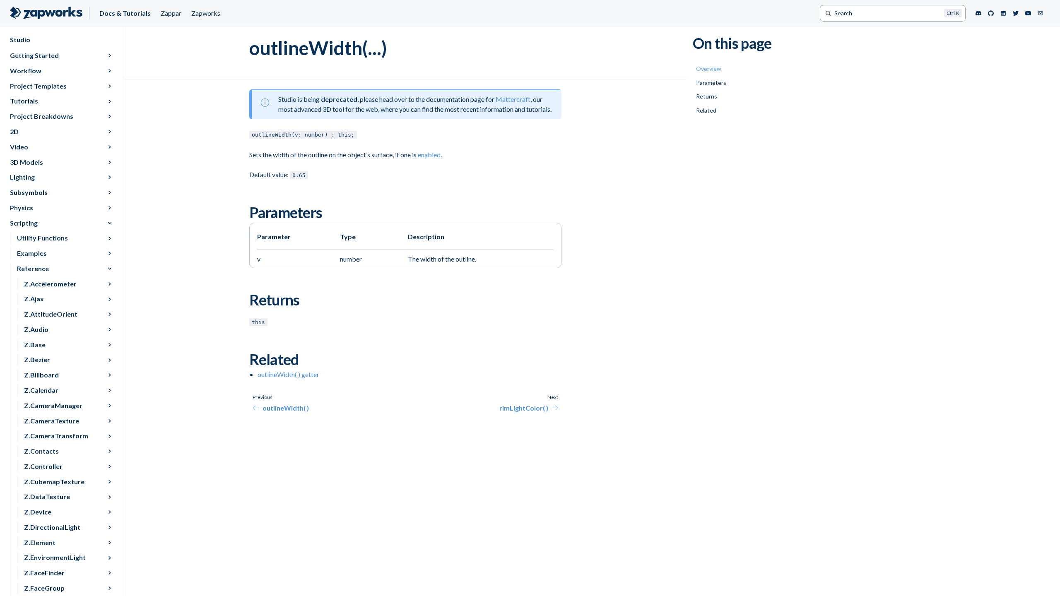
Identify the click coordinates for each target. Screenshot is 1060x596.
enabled (429, 155)
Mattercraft (513, 99)
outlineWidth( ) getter (288, 374)
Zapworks (205, 13)
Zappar (171, 13)
